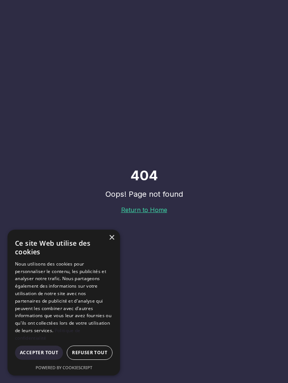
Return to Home (144, 210)
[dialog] (64, 303)
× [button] (111, 237)
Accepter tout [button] (39, 352)
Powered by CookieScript (64, 367)
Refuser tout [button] (89, 352)
